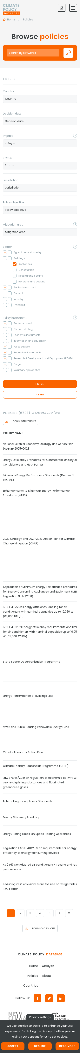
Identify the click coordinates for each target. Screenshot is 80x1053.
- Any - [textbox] (10, 143)
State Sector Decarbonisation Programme (31, 662)
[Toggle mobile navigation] (73, 8)
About (46, 976)
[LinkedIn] (61, 998)
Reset (40, 394)
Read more (67, 1046)
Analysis (48, 966)
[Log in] (61, 8)
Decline (40, 1046)
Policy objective (13, 202)
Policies (32, 976)
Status (7, 158)
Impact (8, 136)
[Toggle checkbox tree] (5, 252)
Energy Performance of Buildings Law (28, 696)
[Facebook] (37, 998)
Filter (40, 384)
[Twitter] (49, 998)
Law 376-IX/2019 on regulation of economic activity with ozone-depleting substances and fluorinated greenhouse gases (41, 782)
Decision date (12, 114)
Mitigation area (13, 225)
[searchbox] (40, 98)
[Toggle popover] (75, 136)
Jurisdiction (10, 180)
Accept (12, 1046)
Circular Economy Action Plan (23, 752)
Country (8, 91)
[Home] (11, 8)
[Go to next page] (59, 913)
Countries (30, 985)
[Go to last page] (69, 913)
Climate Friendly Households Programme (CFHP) (36, 766)
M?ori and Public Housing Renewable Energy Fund (36, 727)
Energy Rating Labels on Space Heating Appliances (37, 834)
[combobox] (40, 99)
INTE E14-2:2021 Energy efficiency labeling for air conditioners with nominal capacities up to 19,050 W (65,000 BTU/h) (38, 611)
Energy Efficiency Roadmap (21, 817)
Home (33, 966)
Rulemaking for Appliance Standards (27, 801)
